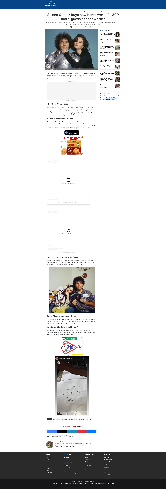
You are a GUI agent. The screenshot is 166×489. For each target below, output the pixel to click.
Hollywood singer (73, 419)
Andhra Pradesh (108, 459)
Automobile (107, 474)
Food (86, 470)
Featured (49, 457)
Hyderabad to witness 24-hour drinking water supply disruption (107, 47)
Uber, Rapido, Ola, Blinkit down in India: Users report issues (107, 73)
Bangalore (106, 464)
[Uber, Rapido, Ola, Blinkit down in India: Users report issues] (117, 73)
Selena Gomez (51, 422)
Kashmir (48, 470)
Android (68, 436)
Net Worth (89, 419)
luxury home (81, 419)
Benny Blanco (56, 419)
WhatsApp (60, 435)
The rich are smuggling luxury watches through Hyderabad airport (106, 86)
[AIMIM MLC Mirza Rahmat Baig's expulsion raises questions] (117, 54)
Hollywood (72, 11)
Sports (82, 7)
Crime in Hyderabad (71, 473)
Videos (97, 7)
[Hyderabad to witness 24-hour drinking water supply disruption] (117, 47)
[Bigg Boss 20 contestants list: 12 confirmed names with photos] (117, 34)
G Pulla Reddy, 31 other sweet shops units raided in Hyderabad (107, 60)
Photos (93, 7)
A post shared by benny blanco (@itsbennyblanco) (68, 202)
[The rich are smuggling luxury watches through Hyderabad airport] (117, 86)
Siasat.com (58, 11)
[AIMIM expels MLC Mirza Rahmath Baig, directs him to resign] (117, 41)
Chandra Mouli (75, 26)
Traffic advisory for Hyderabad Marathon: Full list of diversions (106, 79)
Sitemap (112, 483)
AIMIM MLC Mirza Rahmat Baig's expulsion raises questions (106, 54)
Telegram (66, 435)
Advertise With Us (79, 483)
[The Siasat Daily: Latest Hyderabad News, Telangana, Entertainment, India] (51, 3)
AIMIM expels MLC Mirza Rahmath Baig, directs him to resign (107, 41)
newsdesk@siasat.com (110, 99)
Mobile (67, 465)
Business (88, 7)
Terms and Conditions (103, 483)
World (48, 466)
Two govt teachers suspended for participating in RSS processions (107, 67)
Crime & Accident (70, 476)
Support (87, 483)
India (64, 7)
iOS (73, 436)
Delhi (48, 461)
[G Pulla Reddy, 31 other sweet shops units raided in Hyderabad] (117, 60)
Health (86, 467)
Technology (68, 467)
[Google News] (66, 426)
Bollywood (87, 457)
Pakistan (49, 468)
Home (47, 7)
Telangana (59, 7)
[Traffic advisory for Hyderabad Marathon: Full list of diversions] (117, 79)
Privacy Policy (93, 483)
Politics (48, 464)
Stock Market (107, 472)
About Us (55, 483)
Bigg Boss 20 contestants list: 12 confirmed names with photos (107, 34)
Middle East (69, 7)
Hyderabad (52, 7)
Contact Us (71, 483)
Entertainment (77, 7)
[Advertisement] (72, 91)
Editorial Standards (63, 483)
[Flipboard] (77, 426)
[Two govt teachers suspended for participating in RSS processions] (117, 67)
